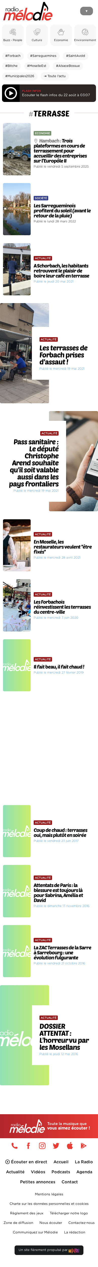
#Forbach (13, 56)
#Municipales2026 (19, 76)
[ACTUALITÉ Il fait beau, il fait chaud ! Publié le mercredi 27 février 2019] (49, 638)
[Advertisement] (49, 748)
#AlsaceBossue (68, 66)
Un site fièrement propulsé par (44, 1250)
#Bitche (11, 66)
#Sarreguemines (43, 56)
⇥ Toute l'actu (55, 76)
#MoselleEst (36, 66)
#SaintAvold (75, 56)
